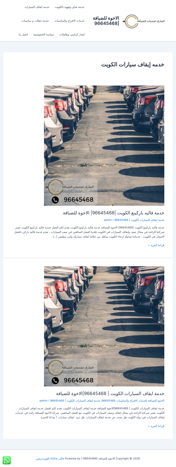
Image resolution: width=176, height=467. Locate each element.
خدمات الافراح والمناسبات (69, 20)
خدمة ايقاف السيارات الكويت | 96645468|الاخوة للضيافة (110, 393)
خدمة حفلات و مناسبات (35, 20)
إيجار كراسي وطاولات (71, 34)
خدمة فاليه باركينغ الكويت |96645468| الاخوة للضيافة (113, 212)
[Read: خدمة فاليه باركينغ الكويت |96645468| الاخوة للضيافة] (104, 145)
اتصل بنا (23, 34)
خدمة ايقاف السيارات (37, 7)
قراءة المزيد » (156, 245)
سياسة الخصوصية (43, 34)
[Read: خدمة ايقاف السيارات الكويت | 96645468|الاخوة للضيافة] (104, 326)
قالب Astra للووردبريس (50, 458)
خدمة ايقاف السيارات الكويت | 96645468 (139, 220)
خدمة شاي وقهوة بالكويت (69, 7)
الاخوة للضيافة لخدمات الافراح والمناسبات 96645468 (133, 400)
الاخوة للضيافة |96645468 (106, 20)
